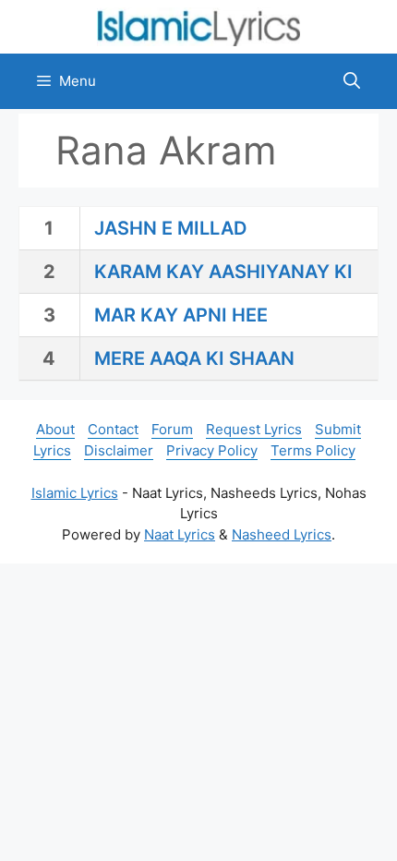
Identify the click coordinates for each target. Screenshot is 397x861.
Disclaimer (118, 450)
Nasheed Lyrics (281, 534)
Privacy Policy (212, 450)
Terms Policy (313, 450)
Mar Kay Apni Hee (181, 315)
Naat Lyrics (179, 534)
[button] (352, 81)
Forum (172, 429)
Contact (113, 429)
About (55, 429)
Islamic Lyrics (74, 493)
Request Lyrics (254, 429)
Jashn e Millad (170, 228)
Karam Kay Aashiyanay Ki (223, 272)
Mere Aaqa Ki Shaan (194, 358)
